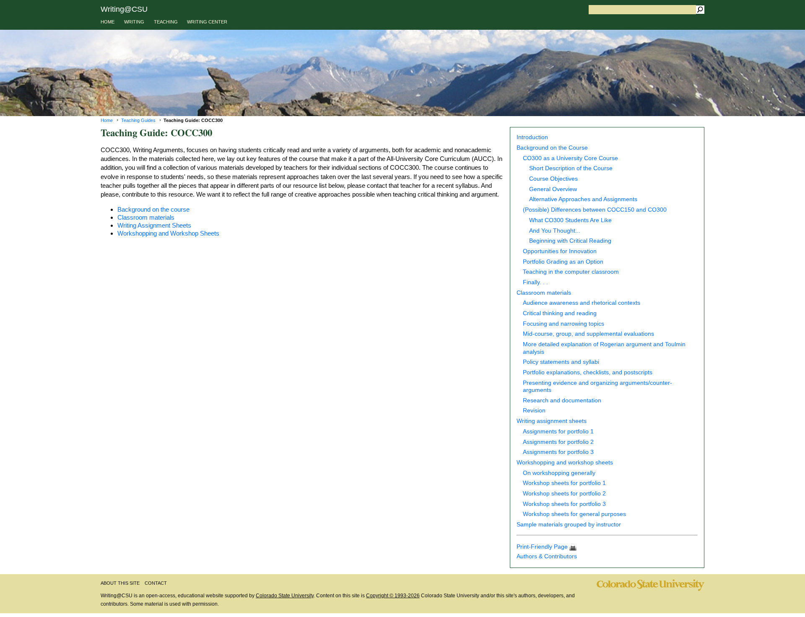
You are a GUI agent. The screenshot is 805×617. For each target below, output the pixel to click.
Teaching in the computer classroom (571, 272)
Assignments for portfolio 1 (558, 431)
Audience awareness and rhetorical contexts (581, 303)
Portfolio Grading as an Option (563, 262)
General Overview (553, 189)
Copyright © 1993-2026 (393, 596)
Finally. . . (535, 282)
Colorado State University (285, 596)
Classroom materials (544, 293)
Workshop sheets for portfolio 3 (564, 504)
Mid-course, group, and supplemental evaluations (588, 334)
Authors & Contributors (547, 556)
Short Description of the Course (571, 168)
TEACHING (166, 21)
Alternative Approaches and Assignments (583, 199)
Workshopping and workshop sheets (565, 462)
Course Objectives (553, 179)
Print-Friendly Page (543, 546)
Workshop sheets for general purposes (574, 514)
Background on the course (153, 209)
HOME (107, 21)
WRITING (134, 21)
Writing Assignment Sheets (154, 225)
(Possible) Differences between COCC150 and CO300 (595, 210)
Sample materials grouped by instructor (569, 524)
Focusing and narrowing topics (563, 324)
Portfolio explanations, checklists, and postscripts (587, 372)
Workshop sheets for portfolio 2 (564, 493)
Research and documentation (562, 400)
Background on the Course (552, 148)
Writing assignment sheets (552, 421)
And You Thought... (554, 231)
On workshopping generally (559, 473)
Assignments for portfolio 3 (558, 452)
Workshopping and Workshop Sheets (168, 233)
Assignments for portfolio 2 (558, 442)
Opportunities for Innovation (560, 251)
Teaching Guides (138, 120)
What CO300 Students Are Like (570, 220)
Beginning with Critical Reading (570, 241)
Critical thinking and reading (560, 313)
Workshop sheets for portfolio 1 (564, 483)
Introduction (532, 137)
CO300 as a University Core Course (570, 158)
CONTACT (156, 583)
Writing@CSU (124, 9)
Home (107, 120)
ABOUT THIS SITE (120, 583)
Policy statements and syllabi (561, 362)
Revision (534, 410)
